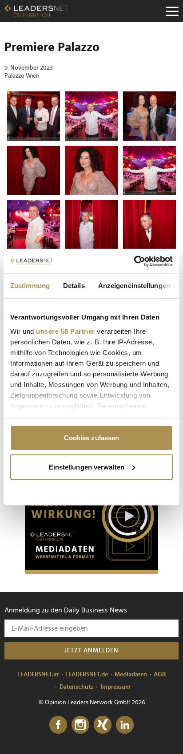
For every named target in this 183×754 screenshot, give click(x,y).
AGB (160, 674)
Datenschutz (77, 687)
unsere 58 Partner (65, 331)
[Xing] (102, 725)
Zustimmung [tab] (30, 285)
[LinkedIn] (125, 725)
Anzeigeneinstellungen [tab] (134, 285)
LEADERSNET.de (86, 674)
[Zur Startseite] (36, 11)
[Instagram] (80, 725)
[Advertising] (91, 518)
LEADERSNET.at (38, 674)
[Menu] (172, 11)
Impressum (115, 687)
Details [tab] (74, 285)
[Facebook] (58, 725)
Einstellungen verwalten (86, 466)
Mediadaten (131, 674)
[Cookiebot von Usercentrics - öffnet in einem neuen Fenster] (134, 261)
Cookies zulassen (91, 438)
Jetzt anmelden (91, 650)
